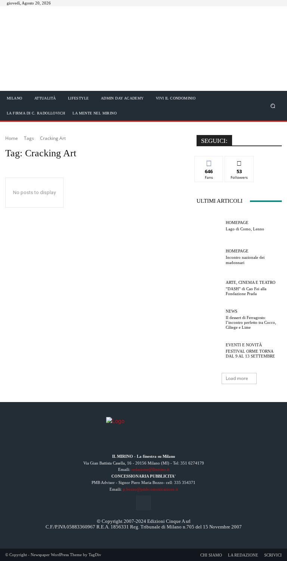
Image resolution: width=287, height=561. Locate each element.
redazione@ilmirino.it (150, 469)
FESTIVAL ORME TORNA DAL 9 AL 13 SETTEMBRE (250, 353)
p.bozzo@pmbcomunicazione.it (150, 489)
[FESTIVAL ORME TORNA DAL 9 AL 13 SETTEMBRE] (209, 351)
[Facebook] (143, 503)
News (231, 311)
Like (209, 162)
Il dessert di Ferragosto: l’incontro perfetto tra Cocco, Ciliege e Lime (251, 322)
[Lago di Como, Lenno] (209, 226)
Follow (239, 162)
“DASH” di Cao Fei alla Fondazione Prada (246, 291)
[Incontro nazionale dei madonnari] (209, 257)
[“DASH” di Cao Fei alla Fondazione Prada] (209, 288)
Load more (237, 378)
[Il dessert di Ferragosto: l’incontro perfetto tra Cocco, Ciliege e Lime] (209, 319)
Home (11, 138)
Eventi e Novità (244, 345)
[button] (273, 105)
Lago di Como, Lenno (245, 229)
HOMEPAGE (237, 223)
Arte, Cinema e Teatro (250, 282)
